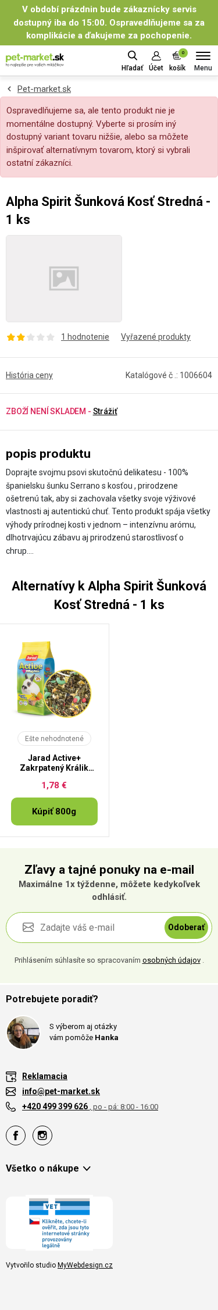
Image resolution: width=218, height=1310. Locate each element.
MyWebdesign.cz (85, 1265)
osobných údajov (171, 960)
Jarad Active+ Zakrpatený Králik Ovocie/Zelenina (54, 763)
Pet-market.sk (44, 89)
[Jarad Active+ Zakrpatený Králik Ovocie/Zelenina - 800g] (54, 678)
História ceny (29, 375)
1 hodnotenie (85, 336)
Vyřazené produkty (156, 336)
